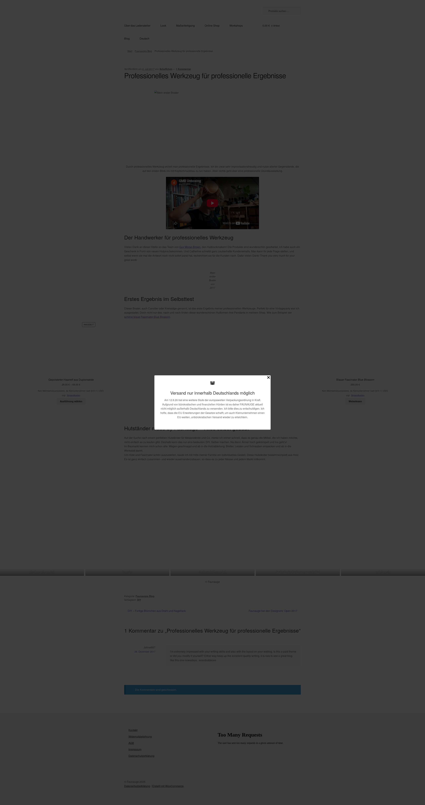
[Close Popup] (268, 378)
